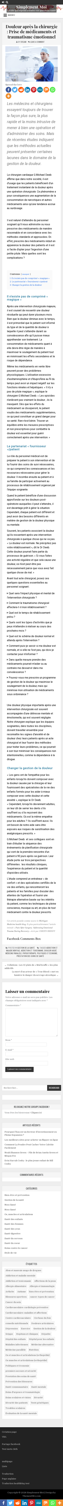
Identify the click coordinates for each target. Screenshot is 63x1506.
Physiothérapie (29, 953)
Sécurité (38, 1397)
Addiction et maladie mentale (20, 1275)
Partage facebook (11, 1444)
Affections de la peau (45, 1281)
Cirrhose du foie (42, 1318)
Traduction (7, 1474)
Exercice (25, 1328)
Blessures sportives (16, 1297)
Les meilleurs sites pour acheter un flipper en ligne (31, 1140)
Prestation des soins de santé (30, 956)
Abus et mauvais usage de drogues (23, 1270)
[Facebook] (8, 90)
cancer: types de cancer (42, 1297)
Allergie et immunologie (42, 1286)
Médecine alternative (42, 1344)
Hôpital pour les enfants (41, 1339)
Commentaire (13, 1005)
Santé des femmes (14, 1224)
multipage (7, 1461)
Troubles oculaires (15, 1408)
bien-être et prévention (41, 1291)
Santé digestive (13, 1233)
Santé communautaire (16, 1387)
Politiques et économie (47, 953)
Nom (8, 1040)
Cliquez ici (36, 1112)
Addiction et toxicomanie (32, 950)
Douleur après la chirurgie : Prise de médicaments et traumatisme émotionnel (32, 31)
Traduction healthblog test (15, 1483)
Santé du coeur (12, 1243)
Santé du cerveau (13, 1238)
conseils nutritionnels (16, 1323)
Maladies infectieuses (16, 1344)
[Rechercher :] (31, 1088)
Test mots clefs (10, 1449)
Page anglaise (9, 1478)
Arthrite (9, 1291)
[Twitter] (15, 90)
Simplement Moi (31, 6)
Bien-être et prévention (17, 1195)
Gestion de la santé (26, 947)
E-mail (9, 1050)
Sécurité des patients (16, 1403)
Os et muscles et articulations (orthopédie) (27, 1355)
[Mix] (46, 90)
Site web (9, 1059)
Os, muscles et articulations (19, 1214)
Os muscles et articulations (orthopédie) (26, 1360)
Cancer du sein (13, 1302)
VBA (4, 1437)
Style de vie (11, 1253)
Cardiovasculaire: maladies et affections (26, 1313)
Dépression (11, 1328)
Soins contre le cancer (16, 1248)
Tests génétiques (40, 1403)
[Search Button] (7, 2)
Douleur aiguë (50, 950)
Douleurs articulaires (42, 1323)
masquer (25, 274)
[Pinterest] (34, 90)
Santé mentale (38, 1387)
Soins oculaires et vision (18, 1397)
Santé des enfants (14, 1219)
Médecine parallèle (13, 953)
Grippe (9, 1334)
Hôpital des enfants (15, 1339)
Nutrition (34, 1350)
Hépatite (46, 1334)
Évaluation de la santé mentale (21, 1413)
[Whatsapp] (52, 90)
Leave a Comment (37, 41)
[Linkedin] (27, 90)
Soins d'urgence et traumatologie (22, 1392)
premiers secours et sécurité (20, 1371)
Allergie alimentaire (15, 1286)
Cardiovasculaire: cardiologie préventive (26, 1307)
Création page (9, 1432)
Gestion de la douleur (44, 1328)
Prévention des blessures (18, 1381)
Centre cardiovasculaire (18, 1318)
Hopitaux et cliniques (27, 1334)
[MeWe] (40, 90)
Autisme (21, 1291)
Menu (11, 15)
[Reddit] (21, 90)
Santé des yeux (12, 1229)
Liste (4, 1466)
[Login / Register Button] (3, 2)
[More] (8, 96)
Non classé (10, 1204)
